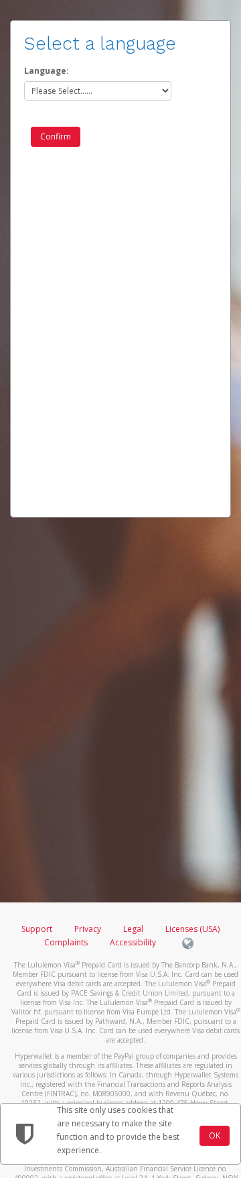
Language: (46, 70)
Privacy (87, 929)
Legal (133, 929)
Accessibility (133, 942)
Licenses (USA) (192, 929)
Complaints (67, 942)
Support (36, 929)
